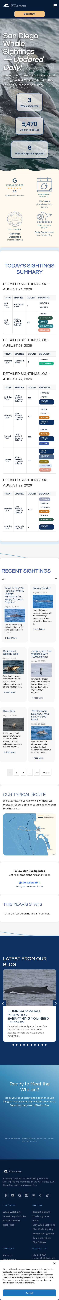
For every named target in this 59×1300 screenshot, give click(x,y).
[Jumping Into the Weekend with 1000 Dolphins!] (41, 676)
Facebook (31, 886)
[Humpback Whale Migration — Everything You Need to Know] (29, 1005)
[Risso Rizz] (13, 730)
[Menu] (55, 5)
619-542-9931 (39, 1254)
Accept (29, 1292)
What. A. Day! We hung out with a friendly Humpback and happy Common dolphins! (14, 595)
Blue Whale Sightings (43, 1229)
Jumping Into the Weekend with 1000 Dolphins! (41, 654)
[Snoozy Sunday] (43, 607)
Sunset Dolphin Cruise (14, 1216)
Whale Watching (11, 1211)
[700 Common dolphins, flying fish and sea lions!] (41, 739)
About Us (8, 1255)
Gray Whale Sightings (44, 1224)
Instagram (20, 886)
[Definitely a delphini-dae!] (13, 673)
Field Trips (8, 1224)
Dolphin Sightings (42, 1237)
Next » (46, 772)
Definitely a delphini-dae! (10, 652)
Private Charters (11, 1220)
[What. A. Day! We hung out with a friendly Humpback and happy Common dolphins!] (15, 621)
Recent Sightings (41, 1211)
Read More (12, 638)
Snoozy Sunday (42, 588)
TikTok (40, 886)
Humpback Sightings (43, 1233)
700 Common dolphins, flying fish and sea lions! (40, 715)
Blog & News (39, 1242)
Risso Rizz (9, 711)
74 (37, 772)
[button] (54, 1263)
